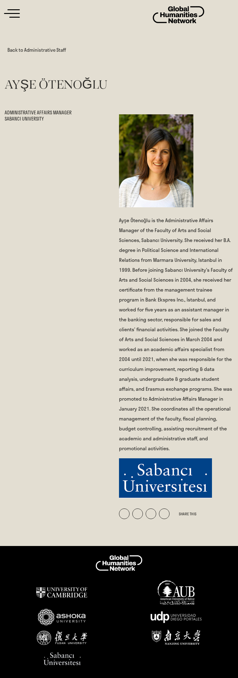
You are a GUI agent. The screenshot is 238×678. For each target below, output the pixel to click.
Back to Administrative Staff (36, 49)
